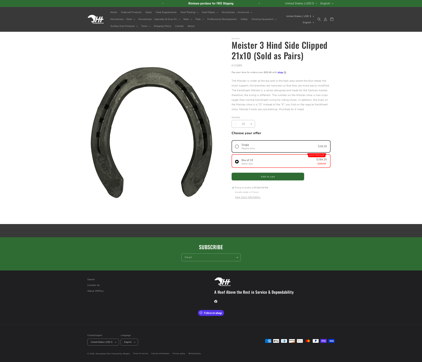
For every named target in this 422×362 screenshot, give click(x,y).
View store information (247, 197)
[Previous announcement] (162, 3)
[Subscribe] (237, 257)
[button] (189, 12)
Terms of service (140, 353)
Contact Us (93, 285)
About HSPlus (95, 291)
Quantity (236, 117)
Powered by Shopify (120, 353)
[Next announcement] (259, 3)
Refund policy (195, 353)
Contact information (160, 353)
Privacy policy (179, 353)
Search (91, 279)
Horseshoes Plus (103, 353)
